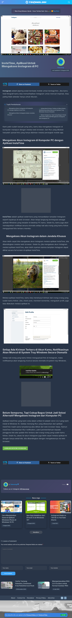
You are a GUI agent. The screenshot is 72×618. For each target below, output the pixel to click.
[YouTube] (67, 484)
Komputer (16, 502)
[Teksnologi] (36, 2)
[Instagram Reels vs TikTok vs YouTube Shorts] (60, 507)
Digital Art (5, 588)
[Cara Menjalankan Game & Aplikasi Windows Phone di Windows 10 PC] (11, 507)
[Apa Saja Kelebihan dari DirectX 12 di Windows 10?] (36, 507)
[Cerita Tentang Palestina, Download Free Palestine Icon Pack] (7, 585)
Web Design (41, 585)
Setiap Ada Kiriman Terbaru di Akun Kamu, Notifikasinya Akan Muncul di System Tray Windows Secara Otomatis (52, 110)
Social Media (65, 502)
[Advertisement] (36, 200)
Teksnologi (60, 67)
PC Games (41, 502)
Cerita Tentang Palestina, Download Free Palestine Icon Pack (24, 583)
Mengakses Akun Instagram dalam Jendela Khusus (21, 114)
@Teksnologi (24, 489)
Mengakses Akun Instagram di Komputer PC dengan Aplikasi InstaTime (20, 109)
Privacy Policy (31, 615)
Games (8, 502)
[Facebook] (62, 598)
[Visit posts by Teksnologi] (61, 62)
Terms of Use (43, 615)
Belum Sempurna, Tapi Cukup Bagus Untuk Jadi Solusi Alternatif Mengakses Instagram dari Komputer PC (52, 116)
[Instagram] (65, 598)
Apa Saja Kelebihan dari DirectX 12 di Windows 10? (36, 517)
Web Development (42, 587)
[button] (63, 615)
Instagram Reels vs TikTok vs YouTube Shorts (58, 517)
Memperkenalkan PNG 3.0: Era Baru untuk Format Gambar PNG (61, 583)
